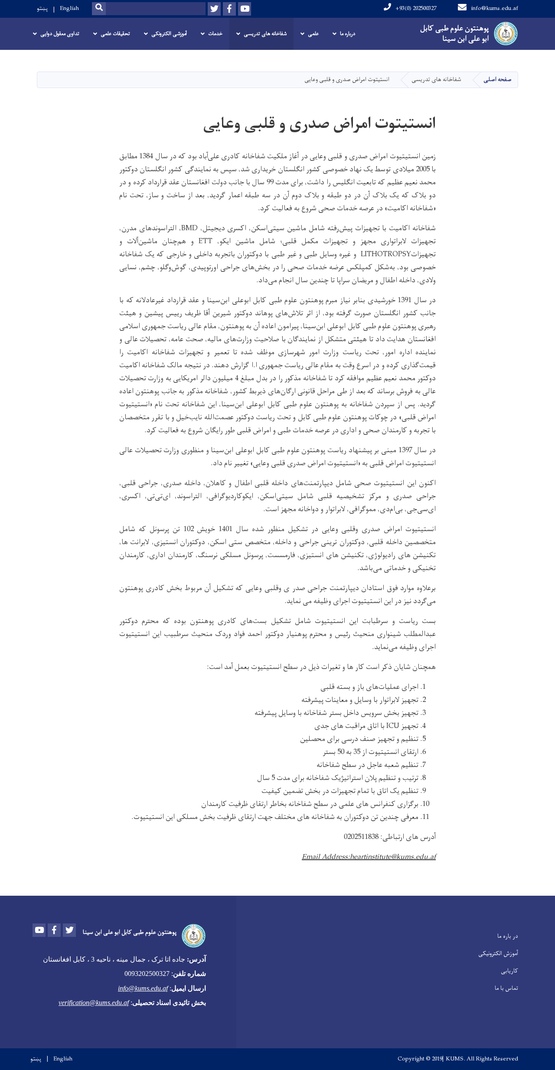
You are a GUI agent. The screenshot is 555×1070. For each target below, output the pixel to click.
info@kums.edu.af (494, 8)
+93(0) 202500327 (415, 8)
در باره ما (507, 936)
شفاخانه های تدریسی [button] (265, 34)
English (69, 8)
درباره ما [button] (347, 34)
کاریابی (509, 971)
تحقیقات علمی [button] (115, 34)
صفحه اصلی (497, 79)
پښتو (42, 8)
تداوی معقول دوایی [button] (59, 34)
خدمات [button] (215, 34)
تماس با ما (506, 988)
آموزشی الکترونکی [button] (169, 34)
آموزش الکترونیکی (498, 953)
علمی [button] (313, 34)
